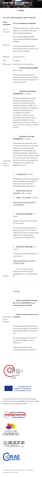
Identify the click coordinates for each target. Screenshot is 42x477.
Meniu (22, 10)
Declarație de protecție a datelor (13, 470)
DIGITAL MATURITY (16, 2)
